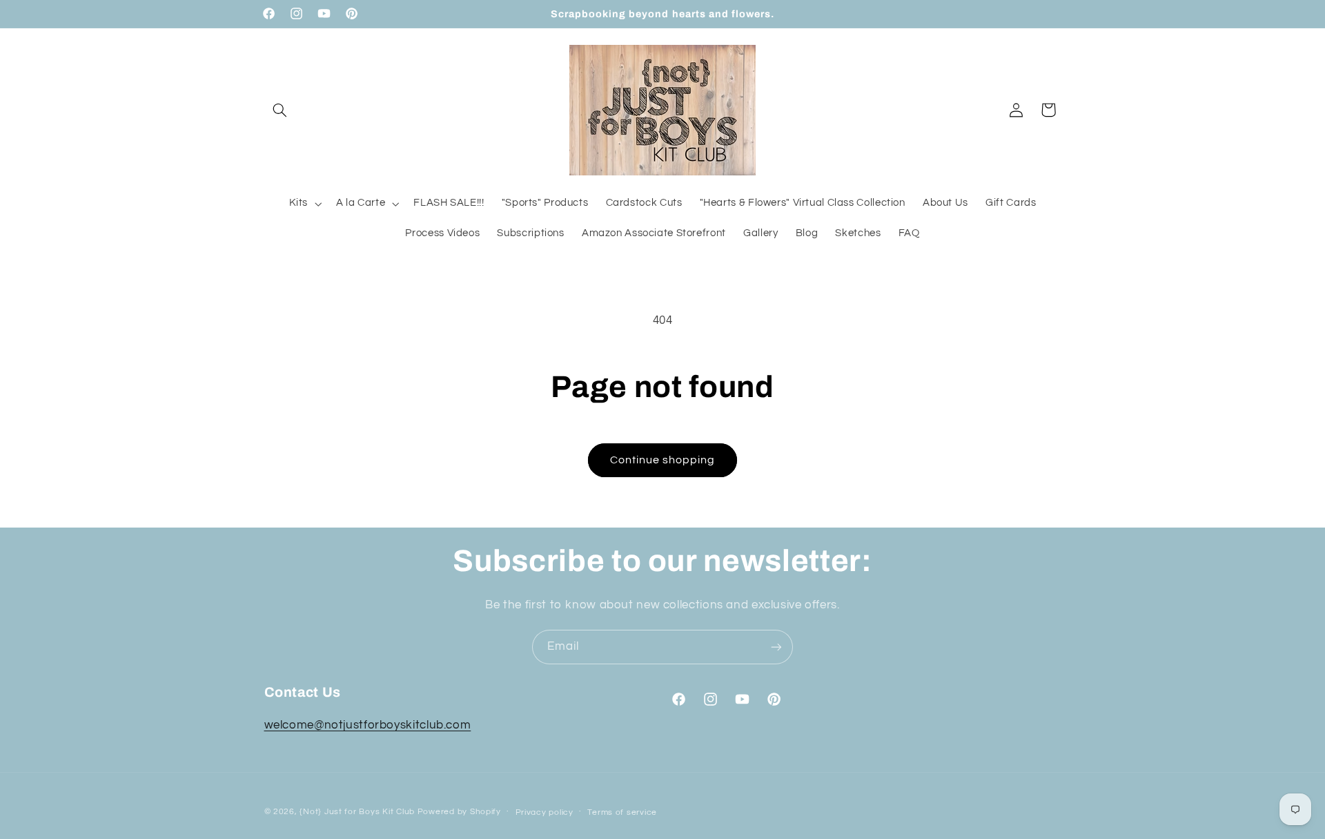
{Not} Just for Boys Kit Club (357, 812)
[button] (280, 110)
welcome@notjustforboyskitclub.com (367, 725)
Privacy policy (544, 812)
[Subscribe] (776, 647)
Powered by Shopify (459, 812)
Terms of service (622, 812)
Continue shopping (663, 459)
